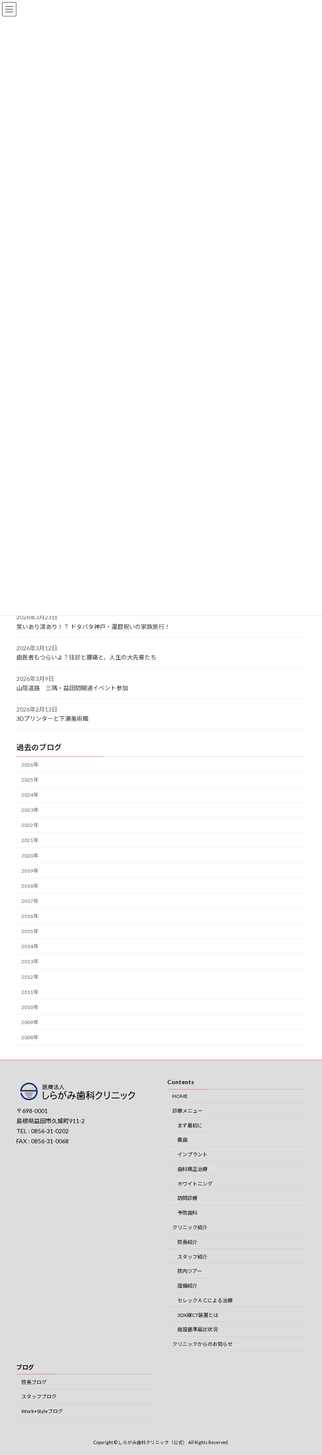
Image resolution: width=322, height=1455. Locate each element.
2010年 (29, 1007)
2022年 (29, 825)
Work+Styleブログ (42, 1411)
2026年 (29, 764)
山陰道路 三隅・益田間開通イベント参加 (72, 687)
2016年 (29, 916)
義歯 (182, 1140)
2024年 (29, 795)
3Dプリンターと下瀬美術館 (52, 718)
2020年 (29, 856)
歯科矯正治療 (192, 1169)
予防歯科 (187, 1213)
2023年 (29, 810)
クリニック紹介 (190, 1227)
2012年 (29, 977)
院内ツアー (189, 1271)
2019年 (29, 871)
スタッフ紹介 (192, 1256)
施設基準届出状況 (197, 1329)
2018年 (29, 886)
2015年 (29, 931)
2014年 (29, 946)
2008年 (29, 1037)
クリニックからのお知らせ (202, 1344)
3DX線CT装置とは (197, 1315)
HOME (180, 1096)
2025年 (29, 780)
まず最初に (190, 1125)
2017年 (29, 901)
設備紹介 (187, 1286)
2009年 (29, 1022)
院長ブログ (34, 1382)
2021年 (29, 840)
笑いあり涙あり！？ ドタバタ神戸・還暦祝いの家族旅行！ (93, 626)
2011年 (29, 992)
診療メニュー (187, 1111)
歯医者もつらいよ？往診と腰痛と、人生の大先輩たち (86, 657)
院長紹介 (187, 1242)
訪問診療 (187, 1198)
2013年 (29, 962)
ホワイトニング (195, 1183)
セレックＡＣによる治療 (205, 1300)
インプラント (192, 1154)
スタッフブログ (39, 1396)
